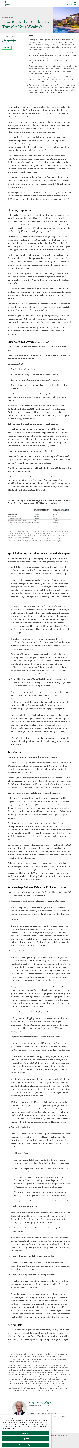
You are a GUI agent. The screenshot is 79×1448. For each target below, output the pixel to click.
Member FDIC (64, 1435)
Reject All (26, 1439)
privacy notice (10, 1428)
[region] (25, 1431)
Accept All (25, 1433)
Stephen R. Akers (10, 40)
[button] (39, 518)
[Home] (6, 3)
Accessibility (54, 1435)
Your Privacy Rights (25, 1445)
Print (5, 47)
